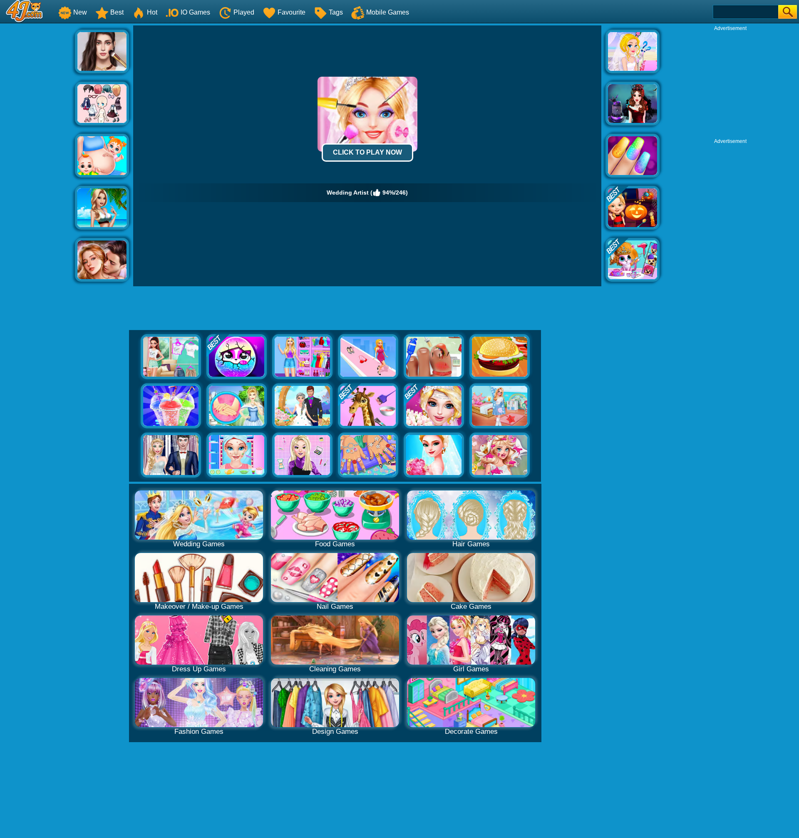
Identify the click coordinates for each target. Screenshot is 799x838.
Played (243, 12)
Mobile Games (387, 12)
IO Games (195, 12)
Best (117, 12)
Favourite (291, 12)
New (80, 12)
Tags (336, 12)
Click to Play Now (367, 152)
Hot (152, 12)
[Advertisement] (37, 150)
